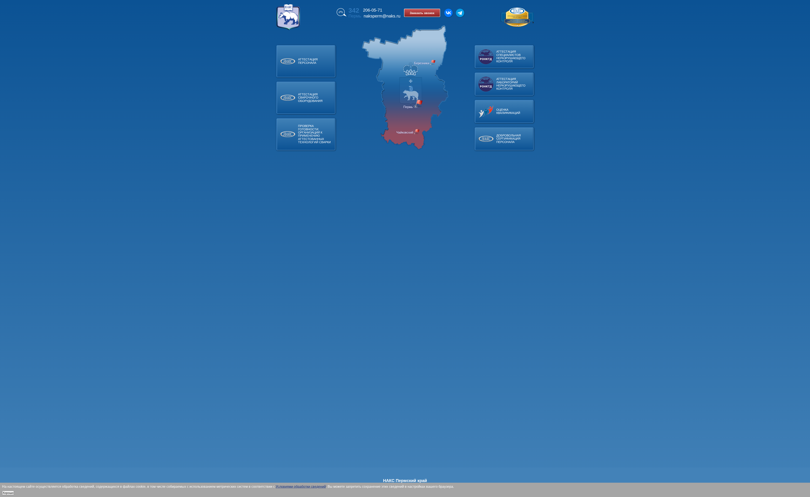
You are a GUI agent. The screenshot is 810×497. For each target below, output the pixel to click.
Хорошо (8, 492)
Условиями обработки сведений (301, 486)
